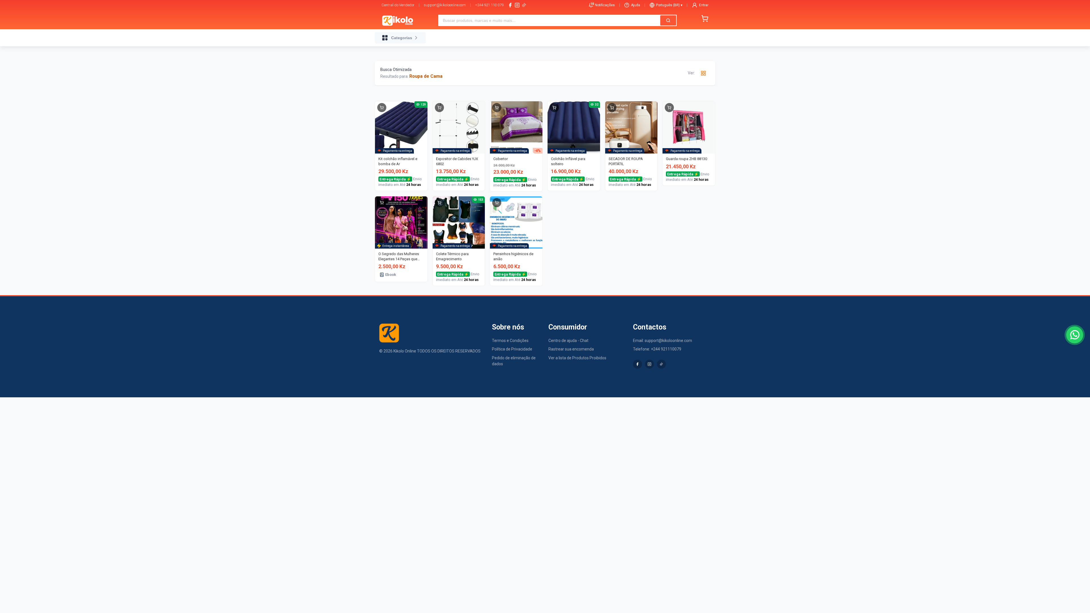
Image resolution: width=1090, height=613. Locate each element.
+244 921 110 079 (489, 5)
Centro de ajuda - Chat (568, 340)
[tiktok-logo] (524, 5)
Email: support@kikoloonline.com (662, 340)
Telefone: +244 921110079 (657, 349)
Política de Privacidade (512, 349)
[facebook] (510, 5)
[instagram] (517, 5)
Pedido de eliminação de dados (514, 361)
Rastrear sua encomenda (571, 349)
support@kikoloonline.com (445, 5)
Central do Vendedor (398, 5)
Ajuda (635, 5)
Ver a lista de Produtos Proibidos (577, 358)
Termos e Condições (510, 340)
